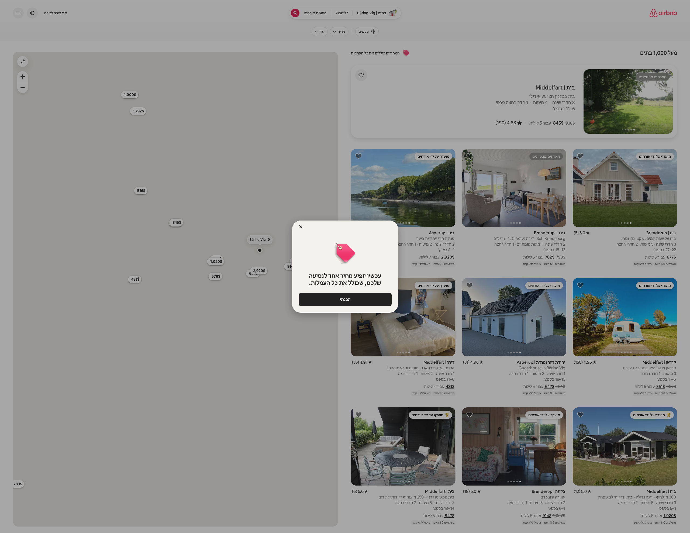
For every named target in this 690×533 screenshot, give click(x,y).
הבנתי (345, 299)
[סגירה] (301, 227)
